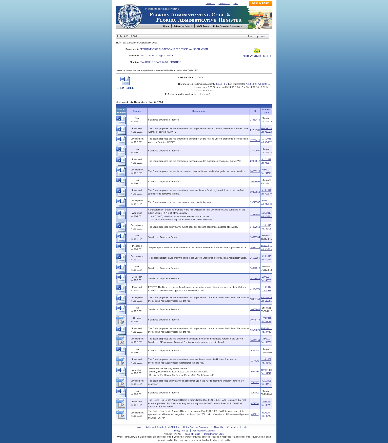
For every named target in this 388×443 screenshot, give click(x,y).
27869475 (255, 119)
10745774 (255, 319)
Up (257, 36)
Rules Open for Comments (196, 427)
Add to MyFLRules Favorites (257, 56)
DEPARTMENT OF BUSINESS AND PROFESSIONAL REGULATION (174, 49)
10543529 (255, 330)
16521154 (255, 258)
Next (263, 36)
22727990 (255, 150)
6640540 (255, 361)
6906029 (255, 350)
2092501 (255, 392)
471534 (255, 403)
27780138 (255, 130)
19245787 (255, 202)
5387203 (255, 382)
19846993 (255, 181)
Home (129, 15)
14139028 (255, 278)
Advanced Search (154, 427)
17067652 (255, 227)
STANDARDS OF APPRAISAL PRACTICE (160, 62)
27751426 (255, 140)
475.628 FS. (264, 84)
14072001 (255, 289)
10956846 (255, 309)
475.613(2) (251, 84)
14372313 (255, 268)
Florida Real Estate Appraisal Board (157, 55)
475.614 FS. (222, 84)
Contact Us (224, 3)
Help (236, 3)
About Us (210, 3)
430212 (255, 414)
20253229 (255, 171)
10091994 (255, 340)
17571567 (255, 214)
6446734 (255, 371)
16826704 (255, 237)
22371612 (255, 161)
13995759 (255, 299)
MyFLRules (173, 427)
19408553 (255, 192)
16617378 (255, 247)
